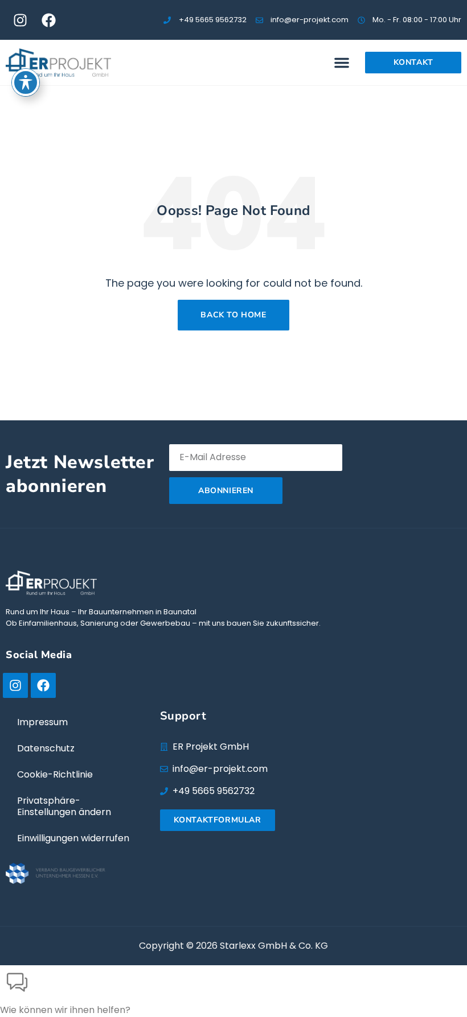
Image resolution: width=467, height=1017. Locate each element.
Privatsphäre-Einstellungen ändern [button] (64, 806)
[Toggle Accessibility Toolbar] (25, 82)
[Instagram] (20, 20)
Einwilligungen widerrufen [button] (73, 838)
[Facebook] (48, 20)
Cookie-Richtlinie (55, 774)
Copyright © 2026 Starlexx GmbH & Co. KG (233, 945)
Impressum (42, 722)
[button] (342, 63)
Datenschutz (46, 748)
